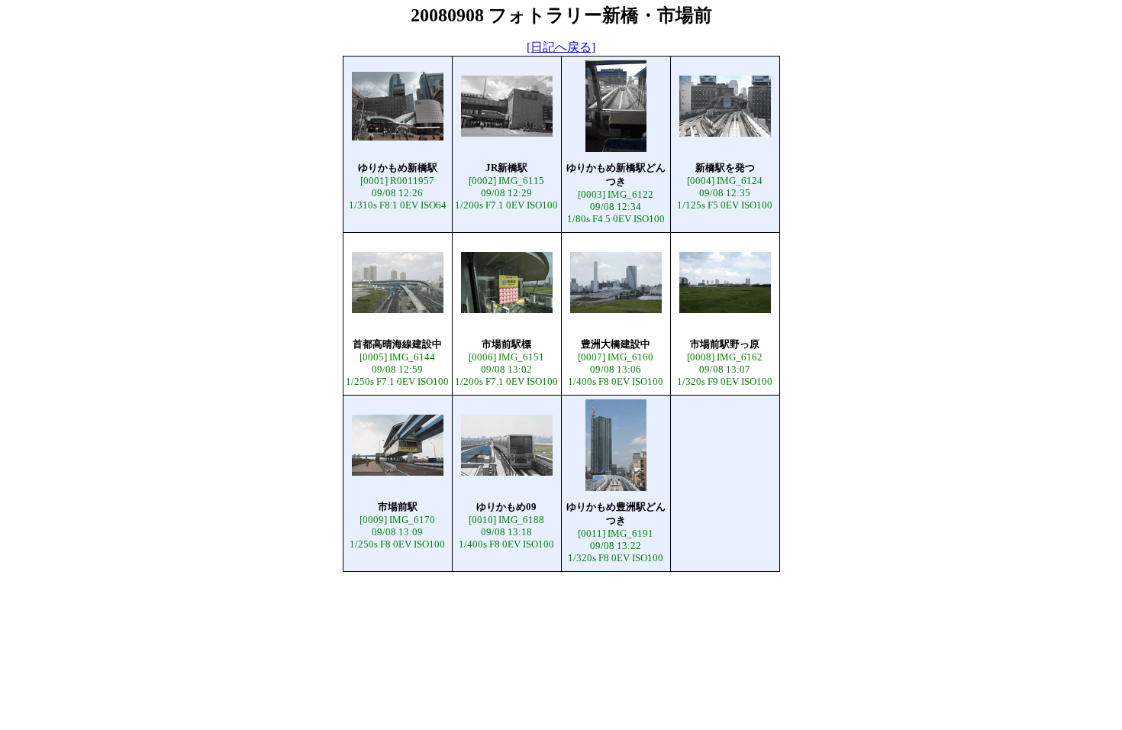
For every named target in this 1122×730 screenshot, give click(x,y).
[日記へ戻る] (561, 46)
